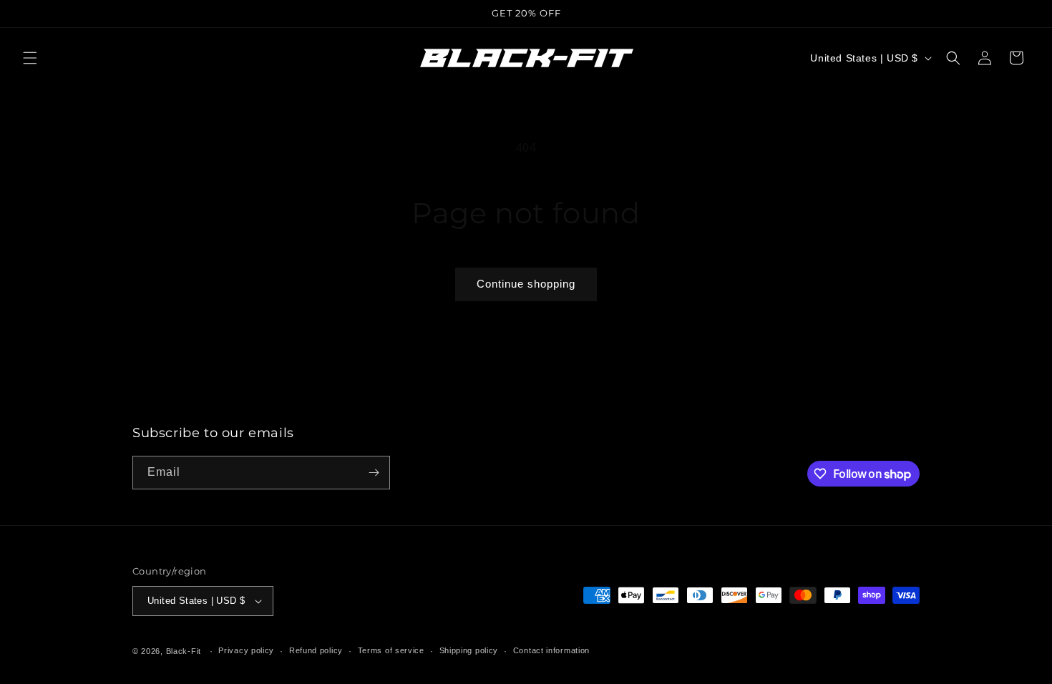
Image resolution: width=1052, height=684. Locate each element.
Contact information (551, 650)
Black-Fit (183, 651)
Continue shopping (526, 284)
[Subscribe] (373, 472)
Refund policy (316, 650)
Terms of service (391, 650)
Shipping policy (469, 650)
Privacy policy (246, 650)
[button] (30, 58)
